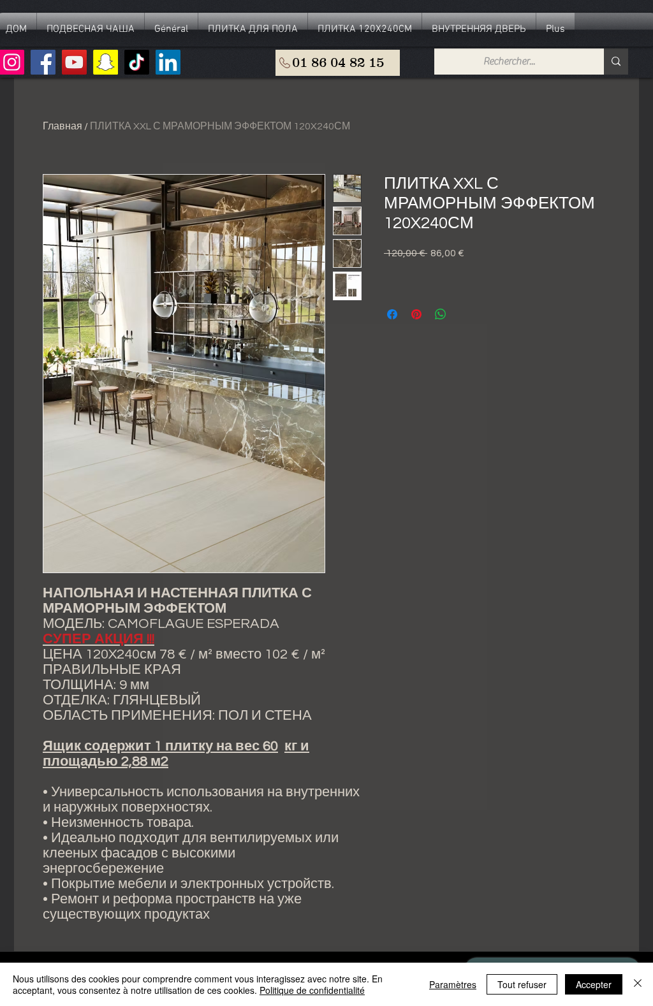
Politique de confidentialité (312, 990)
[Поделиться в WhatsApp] (440, 314)
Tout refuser (522, 984)
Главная (62, 126)
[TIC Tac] (136, 62)
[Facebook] (43, 62)
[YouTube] (74, 62)
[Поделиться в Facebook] (392, 314)
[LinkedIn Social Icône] (168, 62)
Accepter (594, 984)
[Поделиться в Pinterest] (416, 314)
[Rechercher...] (616, 61)
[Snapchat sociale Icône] (105, 62)
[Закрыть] (637, 984)
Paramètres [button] (452, 984)
